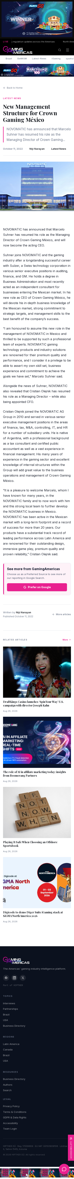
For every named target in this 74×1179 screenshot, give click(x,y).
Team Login (10, 1128)
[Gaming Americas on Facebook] (6, 978)
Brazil (9, 58)
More (65, 639)
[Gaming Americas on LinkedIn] (14, 978)
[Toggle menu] (67, 50)
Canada (8, 1049)
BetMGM (22, 58)
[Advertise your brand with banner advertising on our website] (37, 1172)
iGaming (56, 58)
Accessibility (10, 1123)
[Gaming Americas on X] (23, 978)
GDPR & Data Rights (14, 1117)
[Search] (59, 50)
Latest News (58, 148)
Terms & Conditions (14, 1111)
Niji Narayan (37, 148)
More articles (63, 614)
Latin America (11, 1044)
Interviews (9, 1003)
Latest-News (39, 58)
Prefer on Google (39, 587)
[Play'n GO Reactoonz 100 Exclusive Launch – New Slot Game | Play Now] (37, 70)
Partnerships (10, 1008)
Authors (7, 1084)
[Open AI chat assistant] (64, 1169)
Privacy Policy (11, 1106)
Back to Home (15, 87)
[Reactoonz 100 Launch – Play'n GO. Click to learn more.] (37, 19)
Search (7, 1090)
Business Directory (14, 1025)
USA (5, 1020)
